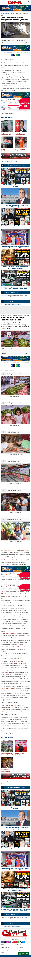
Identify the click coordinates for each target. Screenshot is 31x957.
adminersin (5, 42)
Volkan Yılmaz (5, 594)
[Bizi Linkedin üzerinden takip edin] (10, 942)
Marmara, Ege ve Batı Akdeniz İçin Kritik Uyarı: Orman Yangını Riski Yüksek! (15, 267)
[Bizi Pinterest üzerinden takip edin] (15, 942)
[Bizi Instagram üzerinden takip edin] (7, 942)
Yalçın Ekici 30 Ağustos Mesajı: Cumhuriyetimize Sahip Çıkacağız (15, 206)
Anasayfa (3, 13)
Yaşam (9, 40)
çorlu (15, 161)
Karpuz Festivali (10, 633)
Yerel (12, 40)
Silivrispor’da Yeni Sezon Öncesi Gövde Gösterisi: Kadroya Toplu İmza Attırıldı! (15, 247)
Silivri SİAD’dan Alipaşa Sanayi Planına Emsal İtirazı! (15, 226)
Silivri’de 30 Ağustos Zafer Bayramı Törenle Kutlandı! (15, 185)
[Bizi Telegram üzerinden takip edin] (23, 942)
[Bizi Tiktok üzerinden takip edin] (21, 942)
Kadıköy (22, 550)
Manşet (7, 13)
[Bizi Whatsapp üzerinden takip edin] (18, 942)
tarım (22, 560)
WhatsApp (25, 953)
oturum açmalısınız (17, 304)
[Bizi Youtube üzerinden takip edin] (13, 942)
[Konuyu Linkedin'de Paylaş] (19, 55)
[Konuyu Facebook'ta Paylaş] (12, 55)
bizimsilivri (9, 161)
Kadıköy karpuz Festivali (20, 782)
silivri (2, 783)
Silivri (17, 591)
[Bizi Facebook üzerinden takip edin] (2, 942)
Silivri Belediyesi (5, 550)
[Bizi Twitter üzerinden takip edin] (4, 942)
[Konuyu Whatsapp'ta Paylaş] (17, 55)
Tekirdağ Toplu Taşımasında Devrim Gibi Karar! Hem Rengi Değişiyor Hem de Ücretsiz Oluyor (15, 287)
